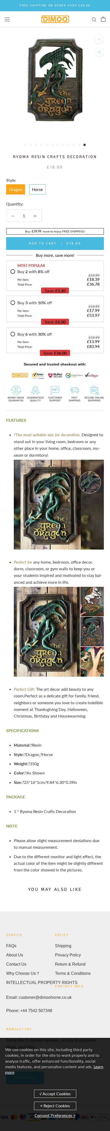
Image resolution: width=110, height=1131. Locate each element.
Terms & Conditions (73, 973)
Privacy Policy (68, 955)
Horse (37, 189)
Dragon (15, 189)
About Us (14, 955)
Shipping (63, 946)
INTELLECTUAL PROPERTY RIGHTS (30, 982)
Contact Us (16, 964)
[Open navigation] (7, 19)
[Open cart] (103, 19)
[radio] (55, 277)
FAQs (11, 946)
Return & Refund (70, 964)
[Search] (94, 19)
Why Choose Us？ (23, 973)
